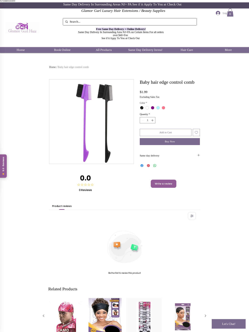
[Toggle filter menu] (192, 216)
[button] (230, 12)
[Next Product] (205, 316)
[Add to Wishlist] (196, 132)
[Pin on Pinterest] (148, 166)
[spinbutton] (147, 120)
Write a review (163, 183)
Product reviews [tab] (62, 206)
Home (52, 67)
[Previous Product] (44, 316)
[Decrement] (142, 120)
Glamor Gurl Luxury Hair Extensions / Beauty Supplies (123, 10)
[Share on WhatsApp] (155, 166)
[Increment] (153, 120)
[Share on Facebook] (142, 166)
